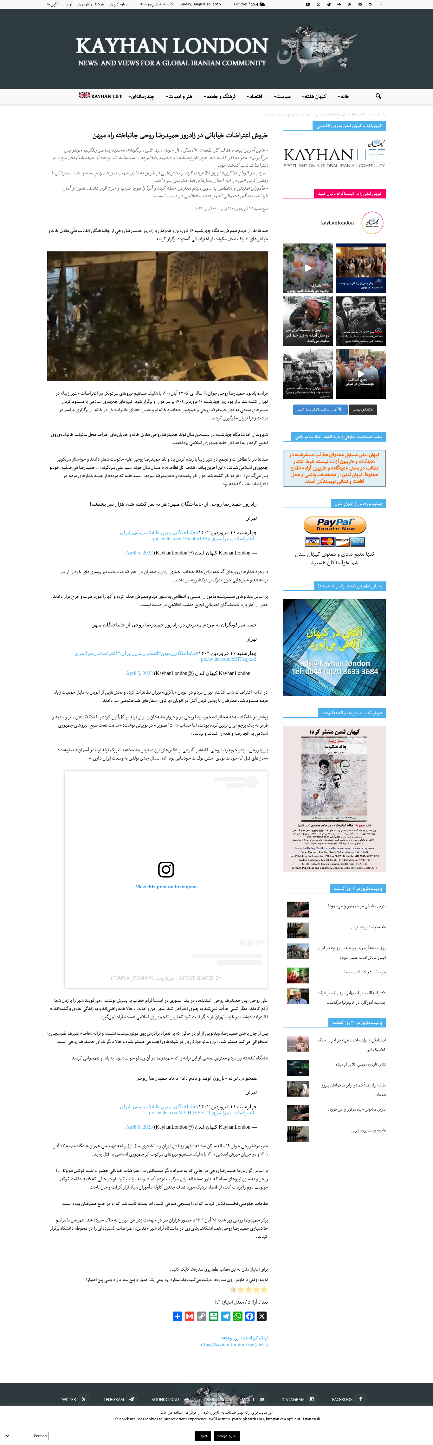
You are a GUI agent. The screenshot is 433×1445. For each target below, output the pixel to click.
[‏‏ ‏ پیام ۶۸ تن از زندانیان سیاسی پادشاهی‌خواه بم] (361, 321)
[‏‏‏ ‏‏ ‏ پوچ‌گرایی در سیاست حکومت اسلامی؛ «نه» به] (308, 374)
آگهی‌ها (53, 4)
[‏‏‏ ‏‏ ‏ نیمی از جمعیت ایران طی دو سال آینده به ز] (308, 321)
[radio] (264, 1291)
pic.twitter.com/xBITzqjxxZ (229, 659)
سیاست (283, 96)
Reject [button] (202, 1436)
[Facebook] (381, 4)
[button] (378, 96)
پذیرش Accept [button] (226, 1436)
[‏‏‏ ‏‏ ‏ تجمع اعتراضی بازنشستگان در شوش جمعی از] (361, 374)
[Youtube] (308, 4)
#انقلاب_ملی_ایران (139, 532)
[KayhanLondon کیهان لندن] (216, 49)
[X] (318, 4)
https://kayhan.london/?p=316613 (233, 1345)
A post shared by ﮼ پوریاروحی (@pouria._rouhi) (166, 978)
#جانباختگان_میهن (179, 532)
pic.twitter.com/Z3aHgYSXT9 (179, 1112)
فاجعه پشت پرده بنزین (368, 927)
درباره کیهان (119, 4)
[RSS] (349, 4)
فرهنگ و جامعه (221, 96)
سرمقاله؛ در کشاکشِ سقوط (365, 972)
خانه (345, 96)
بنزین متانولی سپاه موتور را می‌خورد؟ (357, 906)
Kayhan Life (106, 96)
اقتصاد (256, 96)
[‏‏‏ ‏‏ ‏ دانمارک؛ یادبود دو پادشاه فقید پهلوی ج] (308, 268)
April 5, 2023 (139, 552)
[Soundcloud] (339, 4)
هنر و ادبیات (180, 96)
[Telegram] (328, 4)
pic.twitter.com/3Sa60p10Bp (181, 538)
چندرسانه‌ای (142, 96)
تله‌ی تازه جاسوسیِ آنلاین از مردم (360, 1064)
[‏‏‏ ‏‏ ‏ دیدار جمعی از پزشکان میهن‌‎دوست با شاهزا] (361, 268)
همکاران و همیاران (91, 4)
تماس (68, 4)
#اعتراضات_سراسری (234, 538)
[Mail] (360, 4)
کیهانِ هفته (315, 96)
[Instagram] (370, 4)
